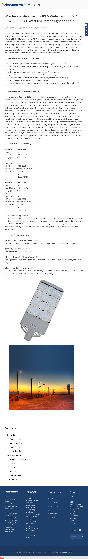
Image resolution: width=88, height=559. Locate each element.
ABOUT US (53, 503)
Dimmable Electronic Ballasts (19, 459)
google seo (59, 552)
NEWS (52, 510)
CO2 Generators (15, 475)
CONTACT (53, 518)
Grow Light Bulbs (15, 451)
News (44, 28)
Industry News (36, 28)
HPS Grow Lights (15, 447)
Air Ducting (13, 479)
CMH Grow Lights (15, 443)
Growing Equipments (14, 455)
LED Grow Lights (15, 439)
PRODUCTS (54, 506)
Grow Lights (11, 435)
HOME (52, 499)
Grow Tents (13, 463)
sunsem (24, 28)
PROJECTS (53, 514)
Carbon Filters (14, 471)
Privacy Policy (67, 552)
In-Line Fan (13, 467)
